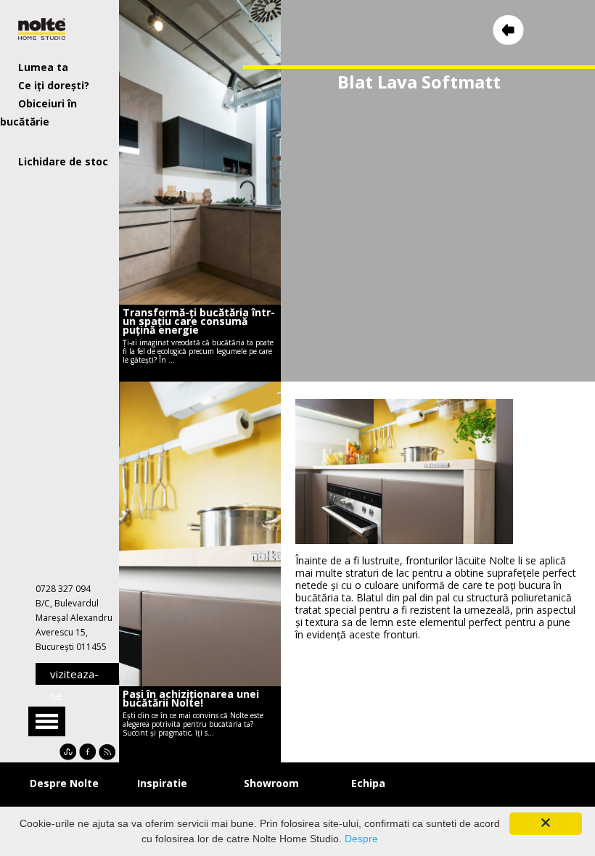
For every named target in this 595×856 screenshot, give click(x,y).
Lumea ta (43, 67)
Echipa (368, 783)
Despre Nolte (64, 783)
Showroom (271, 783)
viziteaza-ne (74, 676)
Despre (361, 838)
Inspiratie (162, 783)
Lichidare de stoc (63, 161)
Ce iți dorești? (53, 85)
